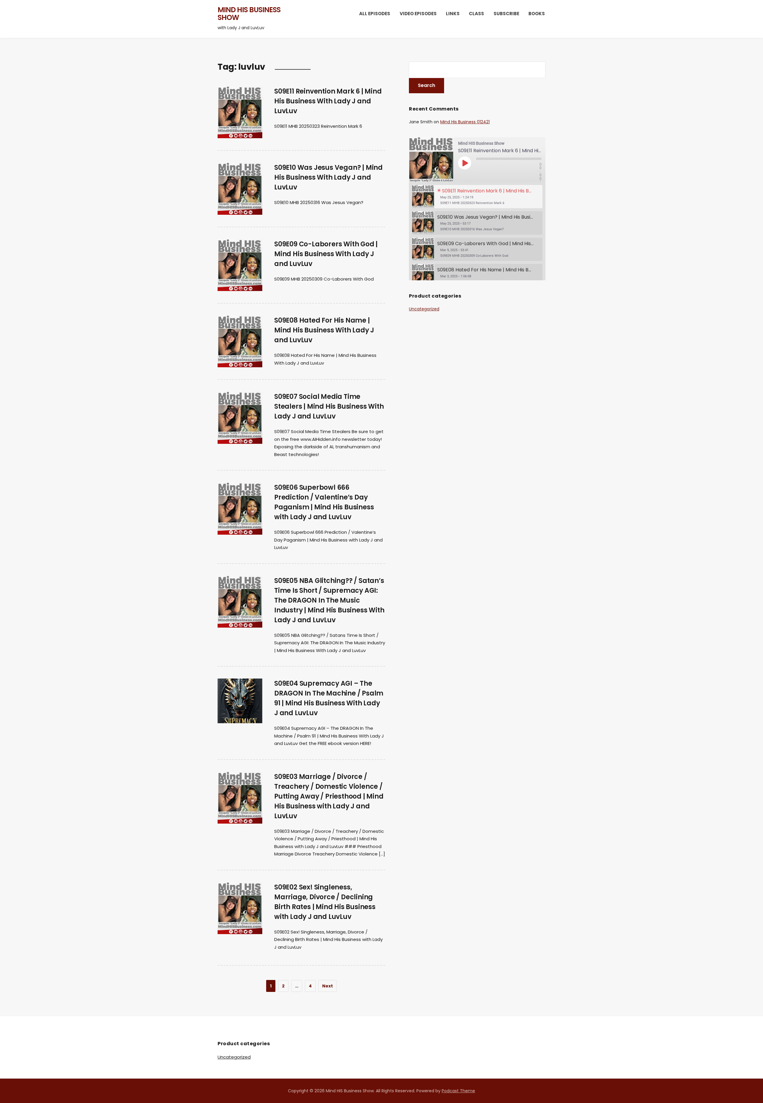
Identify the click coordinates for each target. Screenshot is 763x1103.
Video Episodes (418, 13)
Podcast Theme (458, 1091)
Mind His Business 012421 (465, 122)
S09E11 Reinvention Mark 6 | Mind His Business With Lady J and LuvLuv (328, 101)
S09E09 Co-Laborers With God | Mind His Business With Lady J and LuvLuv (326, 253)
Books (536, 13)
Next (327, 986)
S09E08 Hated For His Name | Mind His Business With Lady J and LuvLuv (324, 330)
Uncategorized (424, 309)
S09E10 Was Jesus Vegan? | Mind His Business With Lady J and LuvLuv (328, 177)
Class (476, 13)
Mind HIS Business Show (249, 13)
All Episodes (374, 13)
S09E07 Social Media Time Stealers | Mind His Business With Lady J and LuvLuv (329, 406)
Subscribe (506, 13)
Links (453, 13)
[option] (477, 197)
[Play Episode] (464, 162)
